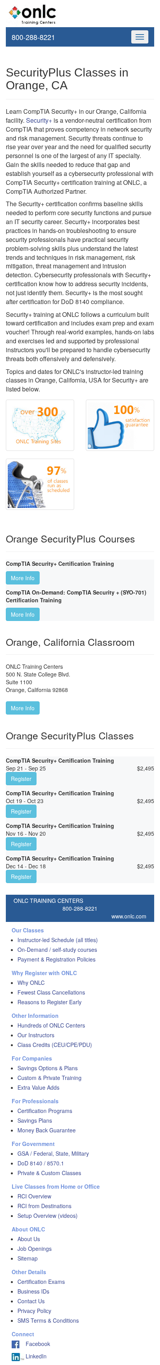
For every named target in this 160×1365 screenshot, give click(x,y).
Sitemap (27, 1258)
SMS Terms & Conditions (48, 1320)
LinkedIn (35, 1356)
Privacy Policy (34, 1311)
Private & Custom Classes (49, 1173)
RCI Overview (34, 1196)
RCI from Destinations (44, 1206)
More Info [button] (23, 578)
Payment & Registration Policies (56, 959)
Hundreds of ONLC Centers (51, 1025)
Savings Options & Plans (47, 1068)
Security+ (39, 120)
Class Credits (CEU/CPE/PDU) (54, 1045)
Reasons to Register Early (49, 1002)
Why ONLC (31, 982)
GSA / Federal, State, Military (53, 1153)
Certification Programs (44, 1111)
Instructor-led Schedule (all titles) (57, 940)
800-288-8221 (33, 37)
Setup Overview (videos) (47, 1215)
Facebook (34, 1344)
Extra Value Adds (38, 1087)
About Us (28, 1239)
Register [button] (21, 778)
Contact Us (31, 1301)
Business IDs (33, 1291)
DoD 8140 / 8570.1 (40, 1163)
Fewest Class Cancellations (51, 992)
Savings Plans (34, 1120)
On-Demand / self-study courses (57, 949)
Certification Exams (41, 1281)
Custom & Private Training (49, 1078)
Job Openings (34, 1248)
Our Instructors (35, 1035)
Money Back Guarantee (46, 1130)
